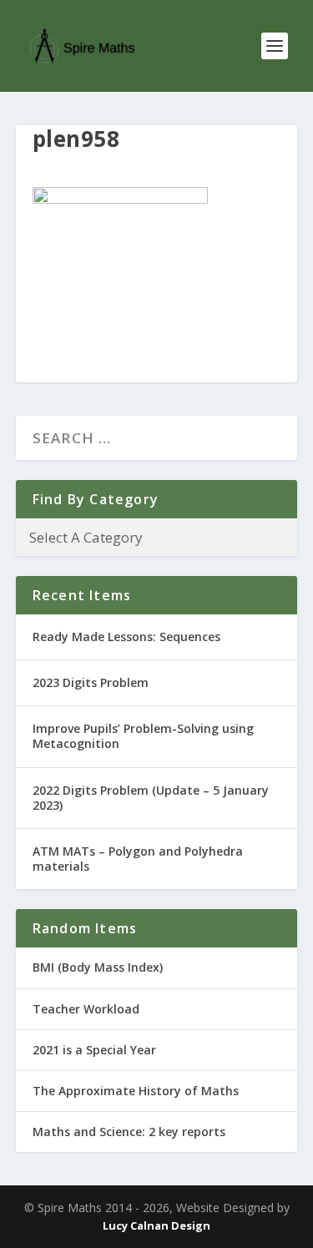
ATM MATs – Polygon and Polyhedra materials (138, 858)
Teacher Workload (86, 1009)
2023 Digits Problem (91, 682)
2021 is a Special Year (94, 1050)
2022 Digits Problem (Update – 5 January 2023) (151, 797)
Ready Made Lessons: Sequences (126, 636)
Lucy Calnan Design (156, 1225)
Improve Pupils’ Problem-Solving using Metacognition (143, 735)
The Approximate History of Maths (136, 1091)
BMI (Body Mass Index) (98, 967)
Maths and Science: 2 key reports (129, 1131)
